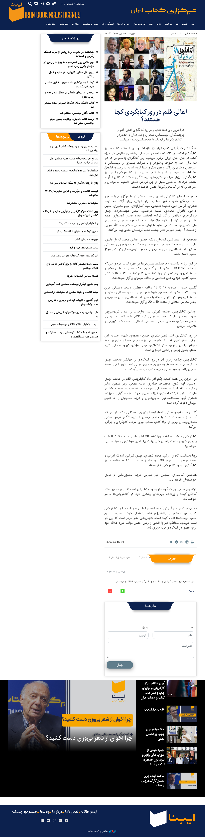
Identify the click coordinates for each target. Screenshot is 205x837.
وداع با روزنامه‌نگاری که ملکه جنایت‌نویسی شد (73, 183)
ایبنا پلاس (63, 24)
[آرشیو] (42, 821)
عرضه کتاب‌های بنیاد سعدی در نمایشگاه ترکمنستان (71, 292)
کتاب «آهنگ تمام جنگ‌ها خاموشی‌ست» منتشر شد (69, 105)
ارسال (120, 665)
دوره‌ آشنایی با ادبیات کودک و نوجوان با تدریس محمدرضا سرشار (73, 302)
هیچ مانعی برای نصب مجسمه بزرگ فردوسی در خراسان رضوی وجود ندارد (69, 64)
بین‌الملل (168, 24)
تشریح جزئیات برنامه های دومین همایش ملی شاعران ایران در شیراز (73, 160)
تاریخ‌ (158, 24)
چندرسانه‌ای (50, 24)
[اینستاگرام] (54, 821)
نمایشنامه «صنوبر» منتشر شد (82, 203)
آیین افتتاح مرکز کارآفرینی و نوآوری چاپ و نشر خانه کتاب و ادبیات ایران (70, 213)
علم (151, 24)
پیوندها (44, 811)
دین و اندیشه (123, 24)
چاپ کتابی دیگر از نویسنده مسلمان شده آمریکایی (72, 284)
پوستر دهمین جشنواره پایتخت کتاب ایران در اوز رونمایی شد (73, 148)
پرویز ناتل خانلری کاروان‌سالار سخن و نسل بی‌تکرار (71, 74)
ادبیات (185, 24)
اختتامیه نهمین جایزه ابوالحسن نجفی (155, 734)
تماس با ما (71, 811)
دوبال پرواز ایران (154, 709)
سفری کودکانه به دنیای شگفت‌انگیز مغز (77, 231)
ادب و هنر (176, 33)
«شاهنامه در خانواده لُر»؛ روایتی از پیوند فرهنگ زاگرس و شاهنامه (69, 54)
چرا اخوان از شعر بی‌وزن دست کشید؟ (78, 223)
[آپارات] (66, 821)
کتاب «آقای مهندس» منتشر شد (77, 113)
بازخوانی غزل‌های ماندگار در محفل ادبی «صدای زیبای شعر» (69, 94)
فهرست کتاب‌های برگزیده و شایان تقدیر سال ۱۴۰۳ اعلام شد (71, 193)
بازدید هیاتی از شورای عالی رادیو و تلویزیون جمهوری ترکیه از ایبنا (153, 757)
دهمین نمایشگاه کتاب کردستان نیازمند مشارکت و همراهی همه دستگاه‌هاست (72, 334)
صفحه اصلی (191, 33)
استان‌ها (75, 24)
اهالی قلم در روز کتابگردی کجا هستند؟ (151, 116)
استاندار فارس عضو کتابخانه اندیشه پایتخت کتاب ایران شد (72, 172)
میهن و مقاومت (90, 24)
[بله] (48, 821)
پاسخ (191, 591)
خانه (193, 24)
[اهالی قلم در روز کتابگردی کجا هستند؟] (151, 69)
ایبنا (164, 11)
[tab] (81, 137)
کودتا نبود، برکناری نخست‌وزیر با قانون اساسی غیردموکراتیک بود (69, 84)
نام (192, 627)
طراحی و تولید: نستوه (98, 831)
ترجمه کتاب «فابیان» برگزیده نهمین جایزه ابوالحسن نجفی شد (72, 121)
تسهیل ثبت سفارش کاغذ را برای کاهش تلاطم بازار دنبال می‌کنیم (72, 266)
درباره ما (57, 811)
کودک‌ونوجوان (139, 24)
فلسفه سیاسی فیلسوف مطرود (82, 276)
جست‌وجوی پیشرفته (24, 811)
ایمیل (145, 627)
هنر (177, 24)
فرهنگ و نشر (107, 24)
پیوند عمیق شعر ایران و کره (84, 247)
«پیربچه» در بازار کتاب (86, 239)
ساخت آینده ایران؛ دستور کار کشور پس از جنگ (153, 780)
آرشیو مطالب (89, 811)
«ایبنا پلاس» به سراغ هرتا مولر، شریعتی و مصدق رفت (72, 314)
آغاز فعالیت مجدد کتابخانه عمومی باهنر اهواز (74, 255)
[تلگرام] (60, 821)
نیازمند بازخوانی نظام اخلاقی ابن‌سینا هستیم (74, 324)
